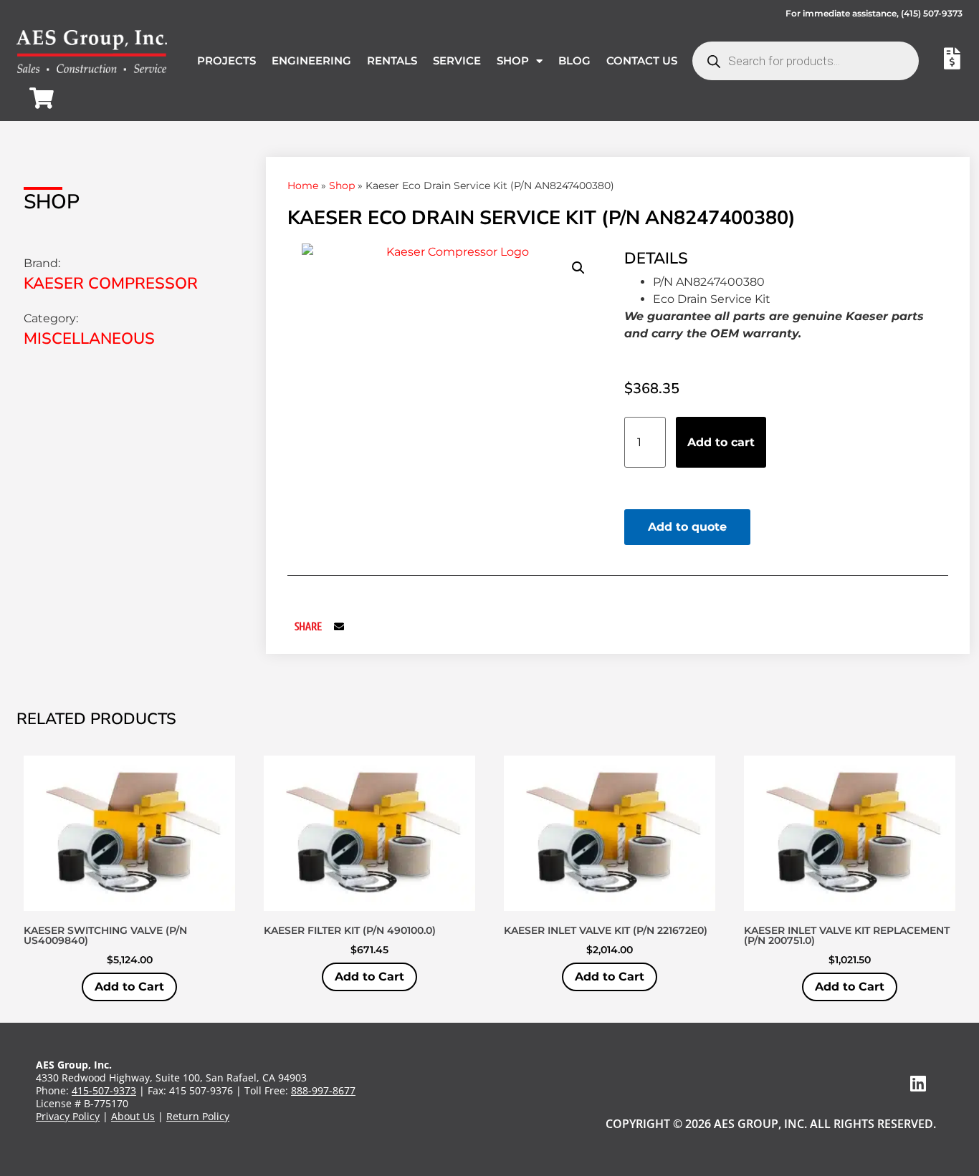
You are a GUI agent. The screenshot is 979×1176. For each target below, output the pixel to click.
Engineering (311, 60)
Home (302, 185)
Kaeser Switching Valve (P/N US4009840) (105, 935)
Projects (226, 60)
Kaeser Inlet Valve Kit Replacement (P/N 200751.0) (847, 935)
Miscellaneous (89, 339)
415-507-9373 (104, 1090)
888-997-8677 (323, 1090)
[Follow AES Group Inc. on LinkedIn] (918, 1084)
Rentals (392, 60)
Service (457, 60)
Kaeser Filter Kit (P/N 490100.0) (350, 930)
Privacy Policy (68, 1116)
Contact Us (641, 60)
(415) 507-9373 (932, 13)
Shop (513, 60)
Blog (574, 60)
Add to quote (687, 527)
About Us (133, 1116)
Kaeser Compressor (111, 283)
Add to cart (721, 442)
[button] (578, 268)
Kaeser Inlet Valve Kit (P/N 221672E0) (605, 930)
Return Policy (197, 1116)
